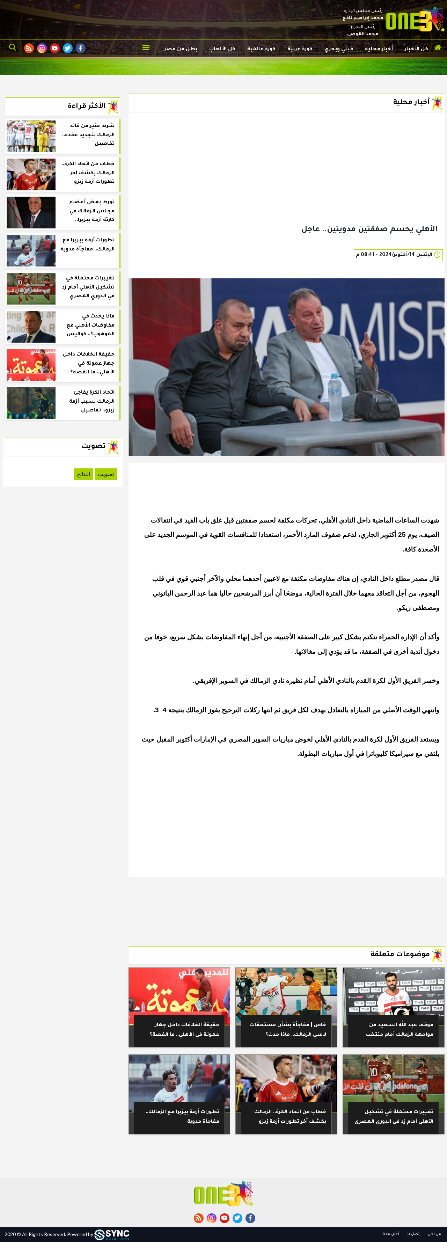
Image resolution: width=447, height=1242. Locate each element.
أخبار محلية (379, 49)
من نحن (434, 1234)
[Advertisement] (287, 179)
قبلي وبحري (338, 49)
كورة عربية (300, 49)
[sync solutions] (111, 1234)
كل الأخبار (416, 49)
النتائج (83, 474)
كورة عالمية (261, 49)
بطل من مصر (180, 49)
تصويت (106, 474)
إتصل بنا (412, 1234)
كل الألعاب (222, 49)
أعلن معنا (391, 1234)
